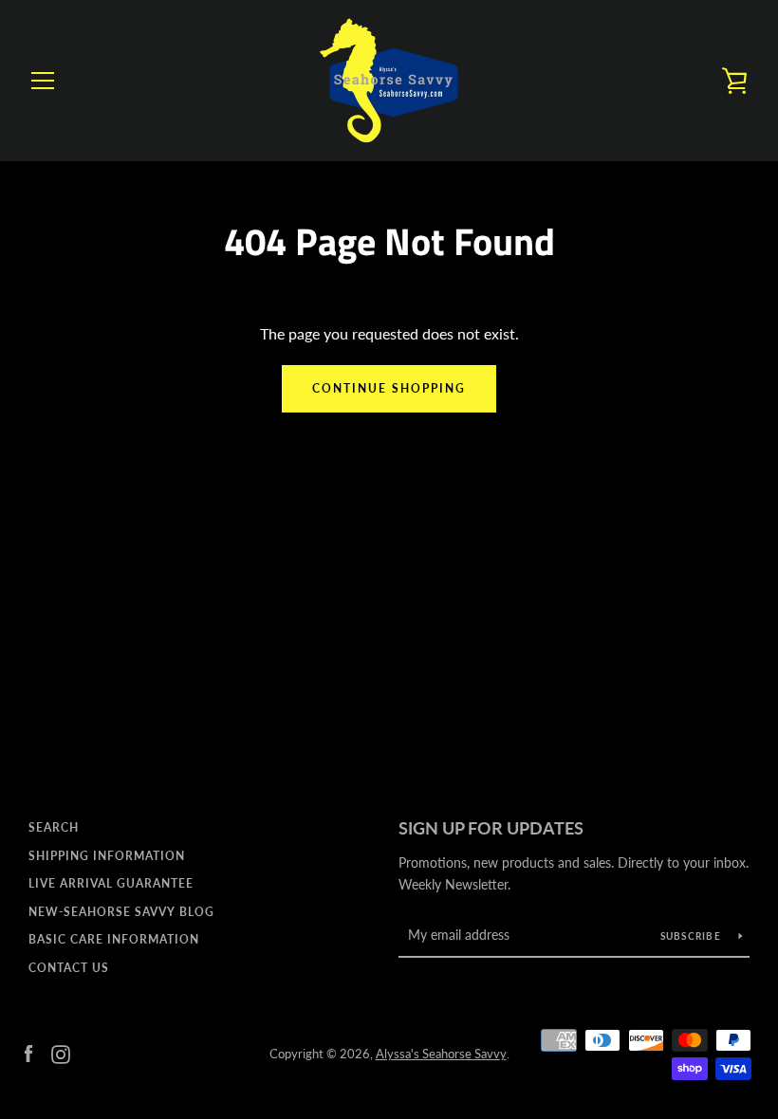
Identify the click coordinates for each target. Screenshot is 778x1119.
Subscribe (692, 936)
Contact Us (68, 968)
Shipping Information (106, 856)
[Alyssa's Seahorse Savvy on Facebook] (28, 1052)
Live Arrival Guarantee (111, 883)
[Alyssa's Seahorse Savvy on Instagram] (60, 1052)
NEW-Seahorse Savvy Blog (121, 912)
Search (53, 827)
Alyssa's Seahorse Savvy (441, 1053)
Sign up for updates (491, 827)
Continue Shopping (389, 388)
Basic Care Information (113, 939)
